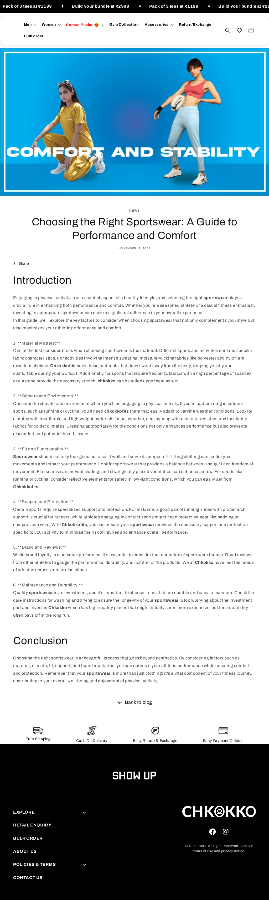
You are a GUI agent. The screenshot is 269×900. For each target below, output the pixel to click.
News (134, 210)
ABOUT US (25, 851)
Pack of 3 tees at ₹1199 (27, 6)
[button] (30, 24)
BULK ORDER (28, 838)
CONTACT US (28, 877)
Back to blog (138, 702)
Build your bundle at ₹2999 (101, 6)
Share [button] (23, 264)
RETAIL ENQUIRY (32, 825)
